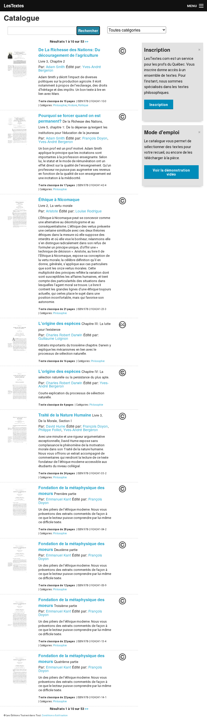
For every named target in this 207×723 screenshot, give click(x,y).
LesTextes (14, 6)
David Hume (55, 426)
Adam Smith (55, 66)
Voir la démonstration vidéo (171, 172)
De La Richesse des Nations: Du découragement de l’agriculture (69, 52)
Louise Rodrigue (88, 210)
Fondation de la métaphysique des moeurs (71, 490)
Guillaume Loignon (53, 338)
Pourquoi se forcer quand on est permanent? (69, 118)
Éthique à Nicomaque (59, 199)
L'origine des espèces (59, 323)
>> (86, 41)
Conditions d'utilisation (55, 715)
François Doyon (94, 138)
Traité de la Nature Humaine (64, 415)
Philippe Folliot (49, 429)
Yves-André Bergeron (55, 141)
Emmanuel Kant (58, 499)
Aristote (52, 210)
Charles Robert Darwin (64, 334)
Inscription (158, 105)
